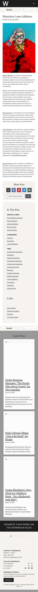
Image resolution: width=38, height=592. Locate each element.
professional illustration (14, 252)
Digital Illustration (12, 276)
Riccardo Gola (7, 163)
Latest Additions (12, 244)
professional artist (13, 267)
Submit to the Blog (13, 311)
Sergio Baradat (7, 130)
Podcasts (10, 314)
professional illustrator (14, 261)
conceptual (10, 282)
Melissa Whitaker (8, 76)
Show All (9, 10)
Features (10, 238)
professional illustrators (15, 264)
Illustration (10, 241)
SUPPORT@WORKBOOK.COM (13, 557)
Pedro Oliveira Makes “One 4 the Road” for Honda (17, 436)
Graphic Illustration (13, 273)
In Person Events (12, 317)
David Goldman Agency (19, 155)
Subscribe (8, 580)
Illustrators (10, 285)
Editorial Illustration (13, 258)
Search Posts (11, 308)
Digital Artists (11, 288)
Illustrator (10, 270)
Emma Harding (7, 113)
